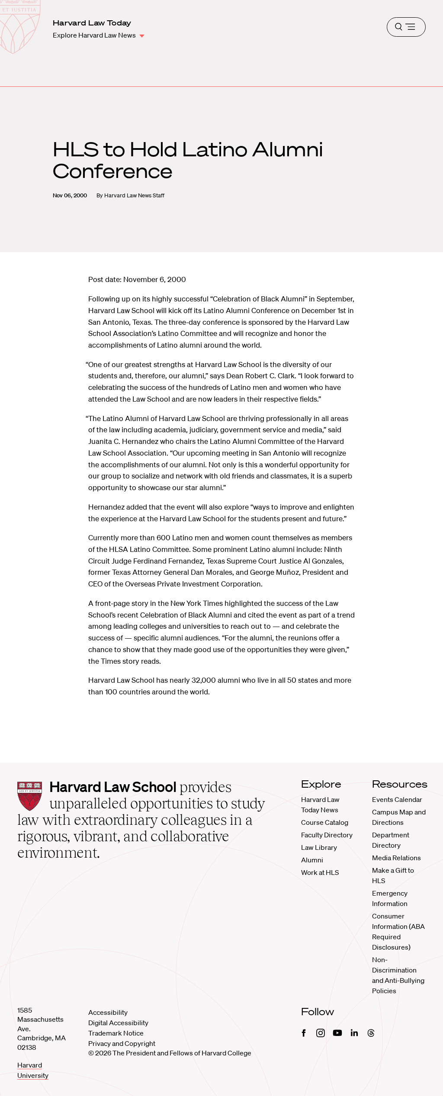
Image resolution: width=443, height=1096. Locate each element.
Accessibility (108, 1012)
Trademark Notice (116, 1033)
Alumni (312, 859)
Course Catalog (324, 822)
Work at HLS (320, 872)
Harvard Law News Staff (134, 195)
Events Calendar (397, 799)
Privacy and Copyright (121, 1043)
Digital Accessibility (118, 1022)
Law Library (319, 847)
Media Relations (396, 857)
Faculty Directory (327, 834)
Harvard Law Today (92, 22)
